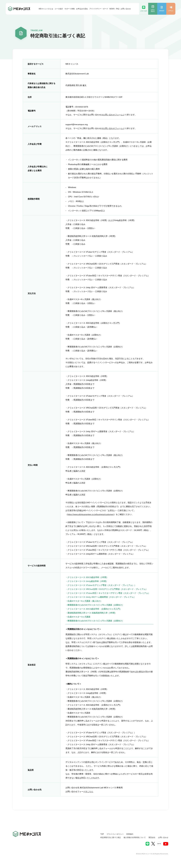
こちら (90, 791)
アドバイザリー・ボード (98, 9)
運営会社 (151, 837)
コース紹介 (59, 9)
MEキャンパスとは (46, 9)
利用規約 (129, 834)
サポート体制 (69, 9)
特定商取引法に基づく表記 (110, 837)
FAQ (117, 9)
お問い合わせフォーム (113, 115)
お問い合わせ (126, 9)
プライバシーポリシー (115, 834)
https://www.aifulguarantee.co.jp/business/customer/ (90, 514)
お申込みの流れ (82, 9)
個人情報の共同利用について (135, 837)
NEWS (112, 9)
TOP (102, 834)
